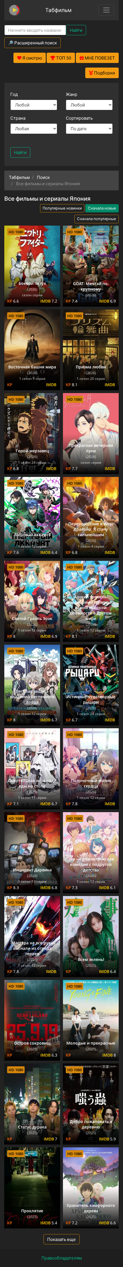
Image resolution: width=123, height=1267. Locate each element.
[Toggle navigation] (106, 10)
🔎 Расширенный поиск (32, 42)
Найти (76, 30)
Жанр (71, 94)
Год (14, 94)
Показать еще (61, 1239)
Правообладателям (61, 1257)
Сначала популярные (96, 218)
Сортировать (79, 118)
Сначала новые (102, 208)
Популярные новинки (62, 208)
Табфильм (58, 10)
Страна (17, 118)
